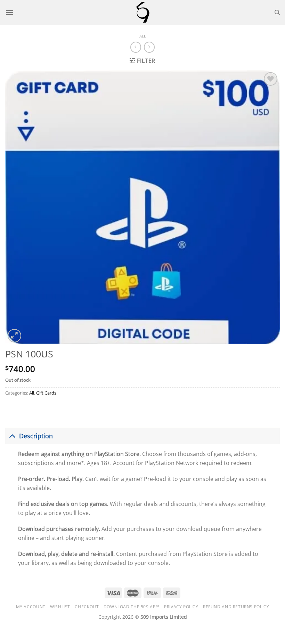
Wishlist (60, 607)
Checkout (87, 607)
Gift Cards (46, 393)
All (142, 36)
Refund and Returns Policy (236, 607)
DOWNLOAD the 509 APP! (132, 607)
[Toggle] (12, 435)
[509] (142, 12)
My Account (31, 607)
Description (36, 436)
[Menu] (9, 12)
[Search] (277, 12)
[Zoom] (14, 335)
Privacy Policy (181, 607)
